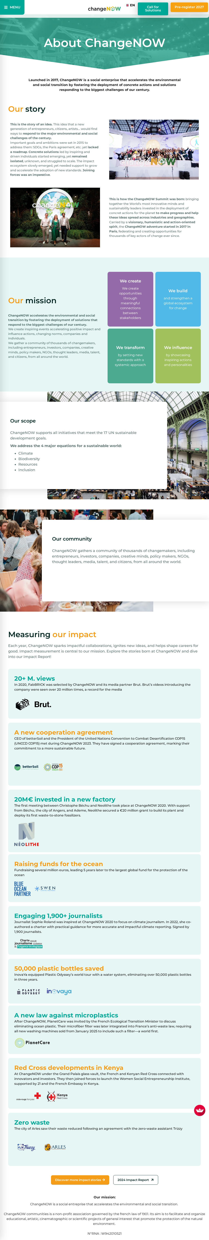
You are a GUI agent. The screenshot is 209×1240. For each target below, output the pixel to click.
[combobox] (129, 5)
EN (131, 5)
